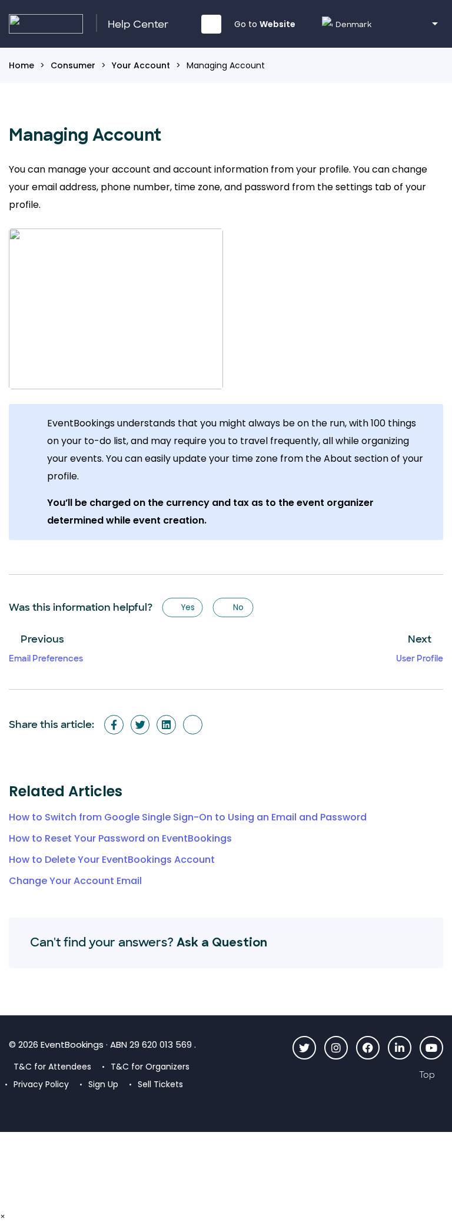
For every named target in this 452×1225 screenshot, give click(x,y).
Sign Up (103, 1084)
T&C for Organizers (150, 1066)
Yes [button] (188, 607)
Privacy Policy (41, 1084)
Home (21, 65)
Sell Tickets (160, 1084)
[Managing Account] (192, 724)
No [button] (238, 607)
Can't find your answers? (148, 942)
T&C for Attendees (52, 1066)
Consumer (73, 65)
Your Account (141, 65)
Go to (264, 24)
